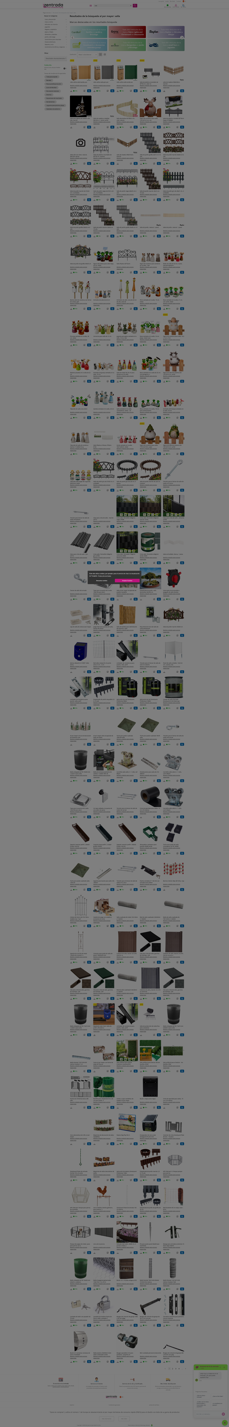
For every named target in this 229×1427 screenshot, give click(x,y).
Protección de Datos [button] (104, 576)
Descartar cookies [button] (101, 580)
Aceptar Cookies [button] (127, 580)
